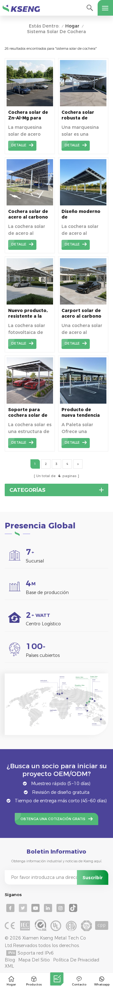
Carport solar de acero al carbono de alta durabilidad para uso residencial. (81, 313)
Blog (10, 960)
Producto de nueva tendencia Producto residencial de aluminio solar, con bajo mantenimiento (81, 412)
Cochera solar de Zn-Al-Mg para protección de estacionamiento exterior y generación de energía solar (28, 115)
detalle (18, 145)
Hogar (72, 26)
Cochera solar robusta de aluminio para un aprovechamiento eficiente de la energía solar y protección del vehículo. (82, 115)
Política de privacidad (76, 960)
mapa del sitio (34, 960)
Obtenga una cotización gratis (52, 819)
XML (9, 966)
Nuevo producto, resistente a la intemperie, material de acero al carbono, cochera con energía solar (29, 313)
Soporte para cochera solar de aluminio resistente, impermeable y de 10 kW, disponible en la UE (29, 412)
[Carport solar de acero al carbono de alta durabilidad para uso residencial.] (83, 303)
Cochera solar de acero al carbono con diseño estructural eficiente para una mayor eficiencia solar (29, 214)
